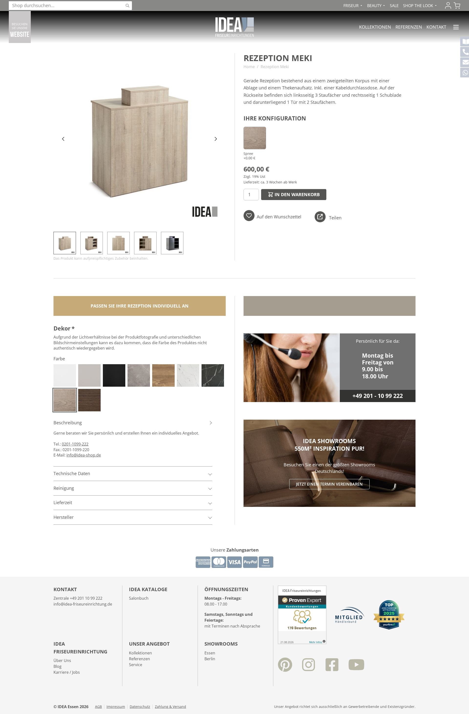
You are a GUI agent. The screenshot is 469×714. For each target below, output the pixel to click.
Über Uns (62, 660)
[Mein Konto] (448, 5)
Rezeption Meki (275, 66)
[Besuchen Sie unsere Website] (20, 27)
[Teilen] (320, 216)
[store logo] (234, 27)
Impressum (116, 706)
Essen (209, 653)
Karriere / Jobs (66, 672)
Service (135, 664)
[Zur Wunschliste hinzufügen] (249, 215)
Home (249, 66)
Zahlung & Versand (170, 706)
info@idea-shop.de (83, 455)
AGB (98, 706)
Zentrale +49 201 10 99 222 (77, 598)
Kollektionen (375, 27)
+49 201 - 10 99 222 (377, 396)
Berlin (209, 658)
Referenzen (408, 27)
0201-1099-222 (75, 444)
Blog (57, 666)
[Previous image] (63, 139)
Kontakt (436, 27)
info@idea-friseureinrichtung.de (82, 604)
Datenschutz (140, 706)
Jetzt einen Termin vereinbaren (329, 484)
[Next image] (215, 139)
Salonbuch (139, 598)
